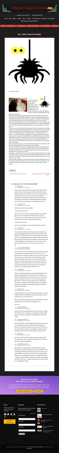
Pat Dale (19, 227)
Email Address (22, 415)
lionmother (19, 269)
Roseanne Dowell (20, 307)
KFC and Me (44, 408)
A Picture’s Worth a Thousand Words (18, 173)
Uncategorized (12, 170)
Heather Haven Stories (23, 15)
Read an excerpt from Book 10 (24, 391)
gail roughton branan (21, 319)
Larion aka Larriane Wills (22, 247)
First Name (21, 421)
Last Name (21, 427)
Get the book (38, 391)
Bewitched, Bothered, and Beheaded (46, 421)
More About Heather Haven (9, 421)
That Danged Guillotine (47, 414)
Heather (19, 186)
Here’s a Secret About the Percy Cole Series (48, 431)
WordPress (29, 448)
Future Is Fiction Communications (35, 447)
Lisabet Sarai (20, 204)
